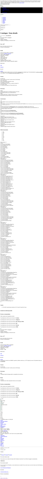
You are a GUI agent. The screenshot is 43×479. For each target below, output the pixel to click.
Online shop (2, 435)
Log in (1, 467)
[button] (3, 35)
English (6, 454)
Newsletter (2, 445)
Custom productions (3, 436)
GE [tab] (3, 139)
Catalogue (4, 19)
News (1, 441)
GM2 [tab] (3, 132)
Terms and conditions (3, 421)
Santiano (5, 53)
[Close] (7, 478)
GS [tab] (3, 133)
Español (10, 454)
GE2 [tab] (3, 140)
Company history (3, 424)
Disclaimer (2, 422)
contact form (5, 430)
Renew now (2, 460)
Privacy (1, 423)
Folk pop (1, 67)
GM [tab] (3, 131)
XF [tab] (3, 135)
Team (1, 425)
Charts (4, 22)
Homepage (9, 467)
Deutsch (2, 454)
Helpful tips (2, 440)
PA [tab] (3, 138)
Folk (1, 65)
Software (1, 439)
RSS (1, 444)
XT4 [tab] (3, 136)
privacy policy (21, 2)
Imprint (1, 420)
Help (1, 437)
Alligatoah (9, 53)
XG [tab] (3, 134)
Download (2, 438)
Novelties (4, 18)
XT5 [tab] (3, 137)
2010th (1, 71)
